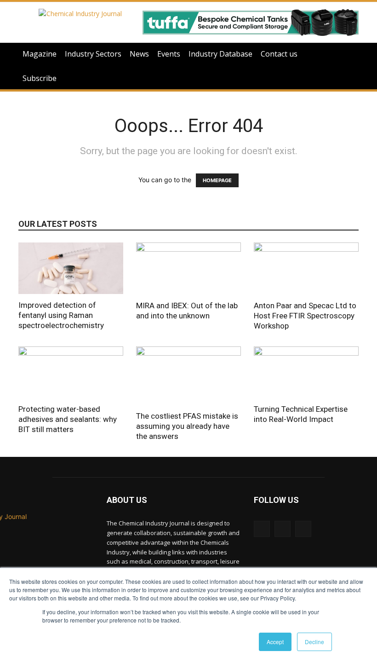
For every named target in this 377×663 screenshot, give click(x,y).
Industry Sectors (93, 54)
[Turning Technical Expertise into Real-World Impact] (306, 372)
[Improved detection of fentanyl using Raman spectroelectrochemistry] (70, 268)
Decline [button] (314, 642)
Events (168, 54)
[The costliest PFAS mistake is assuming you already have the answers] (188, 375)
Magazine (40, 54)
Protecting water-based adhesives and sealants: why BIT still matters (67, 419)
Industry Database (220, 54)
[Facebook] (303, 529)
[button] (348, 54)
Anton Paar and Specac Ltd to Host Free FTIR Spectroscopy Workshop (305, 315)
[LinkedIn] (262, 529)
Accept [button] (275, 642)
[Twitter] (282, 529)
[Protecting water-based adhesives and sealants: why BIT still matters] (70, 372)
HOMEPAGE (217, 180)
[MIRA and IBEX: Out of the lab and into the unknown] (188, 268)
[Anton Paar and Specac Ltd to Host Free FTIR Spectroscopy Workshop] (306, 268)
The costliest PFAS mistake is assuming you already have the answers (187, 426)
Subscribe (40, 78)
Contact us (279, 54)
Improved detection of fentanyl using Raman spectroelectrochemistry (61, 315)
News (139, 54)
